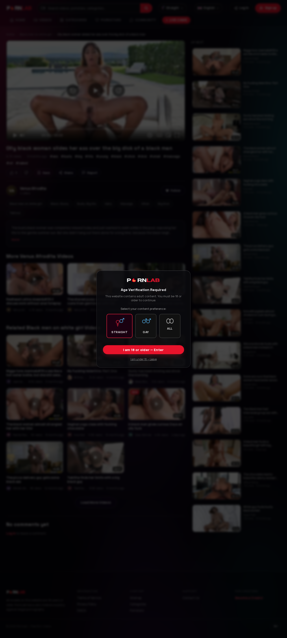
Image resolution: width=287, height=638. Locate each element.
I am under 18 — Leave (143, 359)
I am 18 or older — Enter (143, 349)
